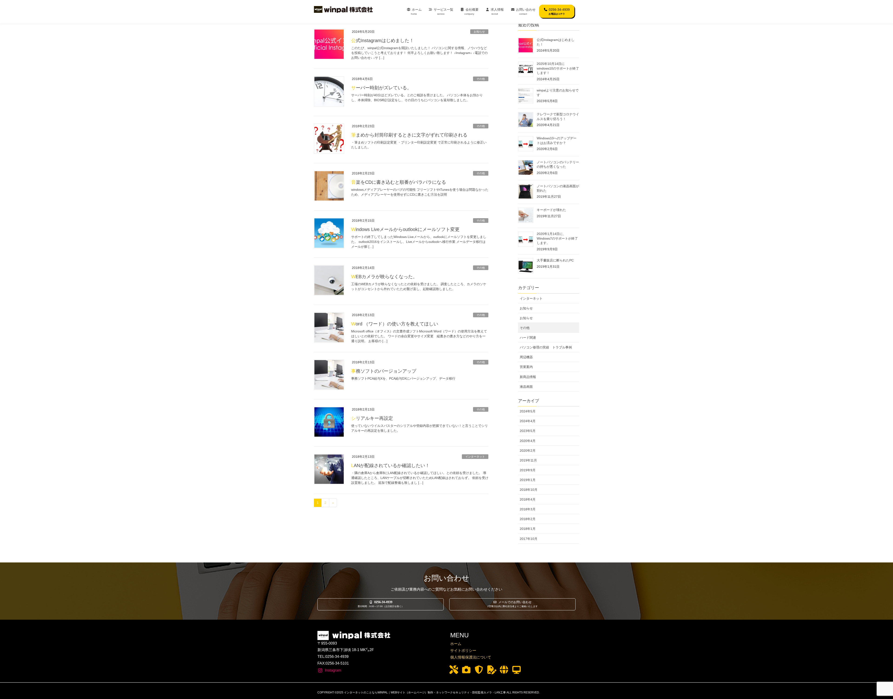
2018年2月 (528, 519)
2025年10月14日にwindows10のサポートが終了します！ (558, 68)
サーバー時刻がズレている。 (381, 87)
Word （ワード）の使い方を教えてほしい (394, 323)
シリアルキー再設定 (372, 418)
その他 (480, 78)
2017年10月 (528, 539)
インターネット (475, 456)
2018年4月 (528, 499)
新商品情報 (528, 377)
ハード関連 (528, 337)
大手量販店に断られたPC (555, 260)
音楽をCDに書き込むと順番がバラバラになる (398, 182)
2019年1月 (528, 480)
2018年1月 (528, 529)
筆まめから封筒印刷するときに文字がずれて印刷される (409, 134)
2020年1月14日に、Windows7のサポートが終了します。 (557, 238)
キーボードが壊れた (551, 210)
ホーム (455, 644)
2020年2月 (528, 450)
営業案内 (526, 367)
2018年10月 (528, 490)
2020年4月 (528, 441)
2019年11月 (528, 460)
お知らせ (479, 31)
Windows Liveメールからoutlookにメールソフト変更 (405, 229)
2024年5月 (528, 411)
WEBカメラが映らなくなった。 (384, 276)
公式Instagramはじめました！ (382, 40)
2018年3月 (528, 509)
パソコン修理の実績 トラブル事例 (546, 347)
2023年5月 (528, 431)
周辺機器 (526, 357)
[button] (380, 604)
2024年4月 (528, 421)
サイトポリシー (463, 650)
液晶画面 (526, 386)
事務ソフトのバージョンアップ (383, 371)
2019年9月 (528, 470)
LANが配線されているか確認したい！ (390, 465)
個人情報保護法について (470, 657)
